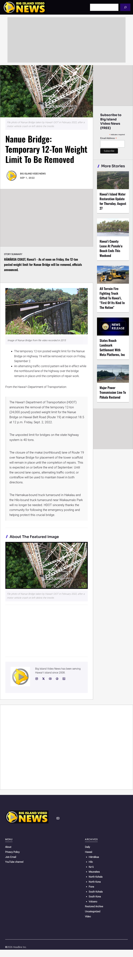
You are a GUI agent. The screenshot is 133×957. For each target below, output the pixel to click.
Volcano (93, 901)
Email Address (108, 138)
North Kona (95, 881)
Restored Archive (94, 906)
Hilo (91, 861)
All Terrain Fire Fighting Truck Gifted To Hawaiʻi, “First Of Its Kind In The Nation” (112, 298)
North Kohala (96, 876)
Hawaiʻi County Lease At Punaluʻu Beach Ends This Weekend (111, 248)
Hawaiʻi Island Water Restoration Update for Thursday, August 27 (113, 201)
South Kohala (96, 891)
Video (88, 916)
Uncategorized (92, 911)
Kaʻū (91, 866)
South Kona (95, 896)
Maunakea (94, 871)
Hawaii (88, 852)
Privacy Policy (12, 852)
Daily (87, 846)
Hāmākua (94, 857)
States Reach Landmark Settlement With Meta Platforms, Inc (112, 347)
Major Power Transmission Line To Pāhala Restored (113, 392)
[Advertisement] (66, 40)
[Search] (125, 7)
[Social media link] (36, 678)
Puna (91, 886)
